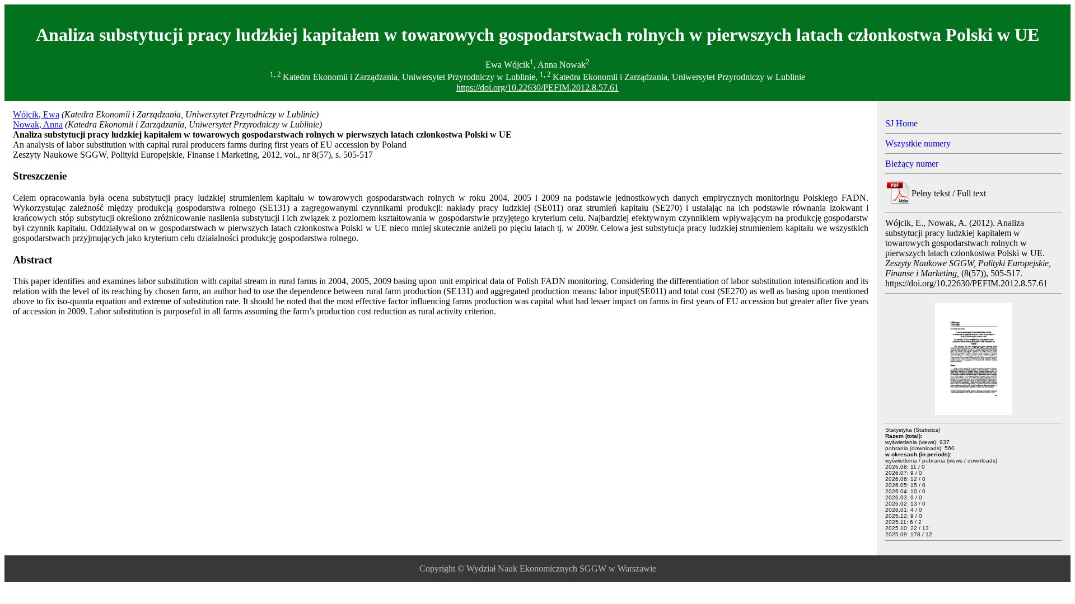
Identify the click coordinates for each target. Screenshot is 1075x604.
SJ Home (901, 123)
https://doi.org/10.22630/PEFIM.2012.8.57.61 (537, 87)
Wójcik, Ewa (36, 114)
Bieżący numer (911, 163)
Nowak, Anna (38, 124)
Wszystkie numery (918, 143)
